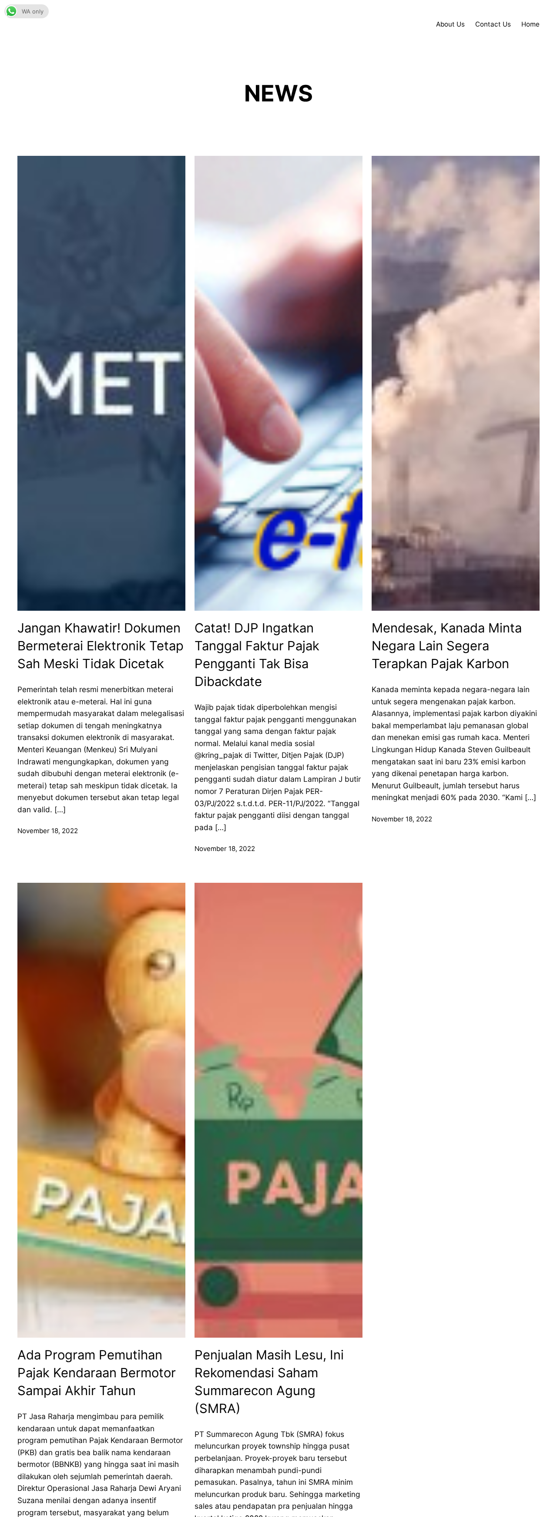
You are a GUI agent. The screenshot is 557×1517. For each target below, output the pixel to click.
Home (530, 24)
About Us (450, 24)
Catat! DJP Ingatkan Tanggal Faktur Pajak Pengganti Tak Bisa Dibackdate (257, 654)
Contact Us (493, 24)
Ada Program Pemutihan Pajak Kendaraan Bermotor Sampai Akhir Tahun (96, 1372)
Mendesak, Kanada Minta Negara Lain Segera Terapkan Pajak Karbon (447, 645)
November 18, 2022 (47, 831)
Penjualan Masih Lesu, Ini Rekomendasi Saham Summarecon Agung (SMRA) (269, 1381)
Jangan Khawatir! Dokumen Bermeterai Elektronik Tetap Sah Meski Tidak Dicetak (100, 645)
